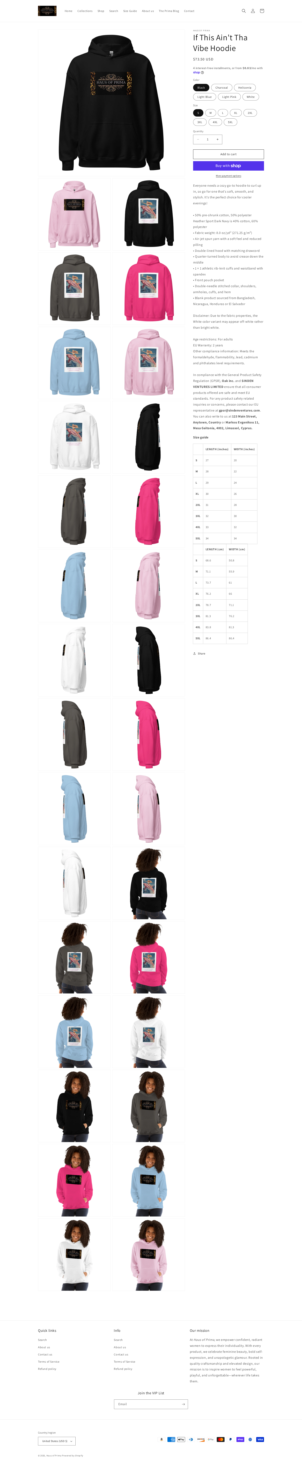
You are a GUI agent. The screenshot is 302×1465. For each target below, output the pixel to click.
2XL (250, 113)
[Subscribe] (183, 1404)
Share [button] (201, 653)
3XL (199, 122)
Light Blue (204, 97)
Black (201, 87)
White (251, 97)
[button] (243, 10)
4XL (215, 122)
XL (235, 113)
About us (44, 1347)
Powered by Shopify (72, 1455)
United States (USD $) (54, 1441)
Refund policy (47, 1369)
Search (42, 1340)
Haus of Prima (54, 1455)
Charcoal (222, 87)
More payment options (228, 175)
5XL (230, 122)
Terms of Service (49, 1361)
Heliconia (244, 87)
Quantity (198, 131)
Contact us (45, 1354)
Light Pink (229, 97)
